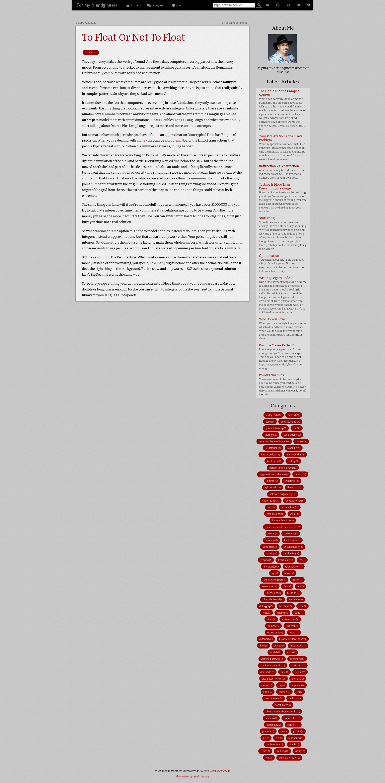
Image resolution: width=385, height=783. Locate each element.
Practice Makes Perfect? (281, 356)
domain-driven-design (282, 467)
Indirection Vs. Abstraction (282, 171)
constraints (297, 658)
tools (266, 612)
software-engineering (283, 494)
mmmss (272, 480)
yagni (294, 513)
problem (173, 140)
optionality (273, 724)
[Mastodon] (267, 5)
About (179, 5)
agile (270, 421)
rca (279, 738)
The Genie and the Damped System (282, 110)
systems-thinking (275, 428)
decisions (294, 487)
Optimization (281, 263)
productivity (291, 553)
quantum (214, 178)
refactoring (273, 447)
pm (284, 731)
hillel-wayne (298, 645)
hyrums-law (285, 559)
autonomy (266, 638)
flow (287, 586)
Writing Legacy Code (282, 295)
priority (298, 731)
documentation (293, 546)
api (275, 573)
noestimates (283, 704)
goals (271, 619)
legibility (284, 691)
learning (271, 434)
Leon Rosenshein (220, 770)
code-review (270, 500)
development (294, 500)
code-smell (270, 546)
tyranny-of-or (293, 566)
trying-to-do (272, 487)
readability (295, 738)
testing (293, 461)
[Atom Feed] (308, 5)
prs (266, 738)
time (302, 606)
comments (296, 599)
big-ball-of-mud (272, 599)
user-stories (275, 632)
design (297, 579)
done (299, 612)
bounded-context (283, 520)
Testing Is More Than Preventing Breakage (282, 198)
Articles (135, 5)
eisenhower (269, 586)
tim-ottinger (271, 566)
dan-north (267, 672)
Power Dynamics (282, 384)
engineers (297, 685)
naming (272, 553)
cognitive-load (290, 421)
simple (294, 744)
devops (300, 474)
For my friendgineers (97, 5)
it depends (90, 52)
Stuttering (282, 233)
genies (279, 645)
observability (290, 619)
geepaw (265, 559)
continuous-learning (272, 665)
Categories (158, 5)
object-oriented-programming (283, 711)
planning (293, 447)
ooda (291, 652)
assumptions (275, 513)
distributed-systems (273, 678)
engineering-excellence (274, 474)
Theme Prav (182, 776)
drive (263, 645)
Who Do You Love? (282, 328)
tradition (282, 751)
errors (267, 691)
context (293, 415)
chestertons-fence (274, 579)
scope (272, 533)
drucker (266, 685)
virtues (300, 751)
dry (282, 685)
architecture (289, 507)
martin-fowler (295, 454)
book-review (292, 540)
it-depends (273, 415)
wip (271, 507)
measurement (273, 698)
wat (269, 757)
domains (298, 678)
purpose (273, 625)
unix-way (271, 540)
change (282, 612)
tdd (296, 428)
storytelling (273, 592)
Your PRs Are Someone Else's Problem (282, 147)
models (275, 652)
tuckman (293, 592)
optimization (292, 718)
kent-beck (274, 461)
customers (298, 665)
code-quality (292, 434)
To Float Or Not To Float (133, 37)
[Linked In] (298, 5)
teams (265, 751)
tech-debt (290, 533)
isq (302, 559)
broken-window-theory (292, 638)
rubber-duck (275, 744)
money (142, 140)
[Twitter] (288, 5)
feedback (285, 606)
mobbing (295, 698)
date (284, 672)
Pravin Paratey (201, 776)
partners (293, 724)
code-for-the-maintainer (274, 441)
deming (300, 672)
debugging (266, 606)
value (294, 632)
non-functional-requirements (283, 527)
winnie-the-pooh (289, 757)
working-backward (272, 658)
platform (268, 731)
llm (299, 691)
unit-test (292, 625)
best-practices (270, 454)
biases (289, 573)
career (301, 441)
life (301, 586)
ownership (291, 480)
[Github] (278, 5)
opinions (271, 718)
